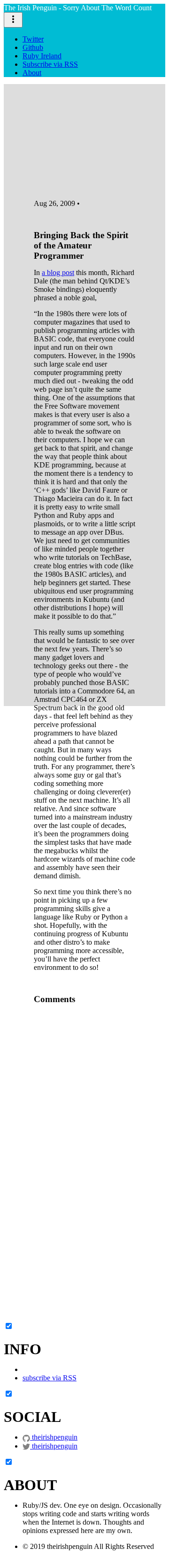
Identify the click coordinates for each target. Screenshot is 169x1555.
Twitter (33, 39)
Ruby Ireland (42, 56)
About (32, 73)
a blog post (58, 272)
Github (33, 47)
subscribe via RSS (50, 1378)
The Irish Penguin (78, 8)
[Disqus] (84, 1128)
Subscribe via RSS (50, 64)
